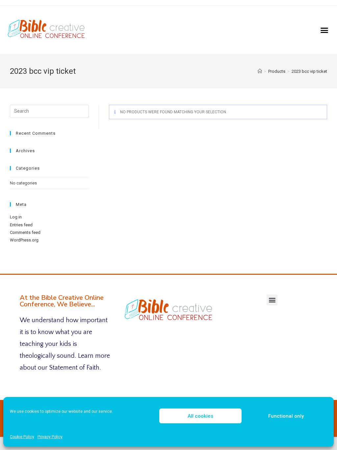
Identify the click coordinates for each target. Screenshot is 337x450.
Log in (16, 216)
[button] (324, 30)
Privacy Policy (50, 437)
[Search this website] (49, 110)
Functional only (286, 416)
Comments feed (25, 232)
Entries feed (21, 224)
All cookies (200, 416)
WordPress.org (24, 240)
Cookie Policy (22, 437)
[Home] (260, 71)
